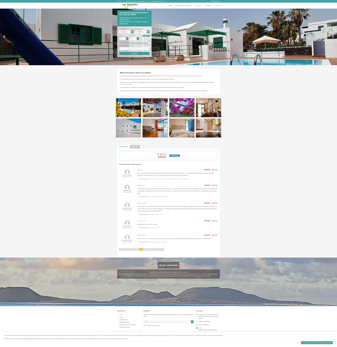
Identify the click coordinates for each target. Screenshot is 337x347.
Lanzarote (208, 5)
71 (160, 249)
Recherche (134, 53)
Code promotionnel (124, 46)
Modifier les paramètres (324, 342)
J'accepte (304, 342)
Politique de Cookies (124, 322)
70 (157, 249)
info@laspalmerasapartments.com (158, 1)
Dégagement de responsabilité (127, 325)
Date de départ (139, 29)
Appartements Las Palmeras (183, 5)
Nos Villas (198, 5)
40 (144, 249)
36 (131, 249)
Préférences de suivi (124, 327)
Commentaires (123, 146)
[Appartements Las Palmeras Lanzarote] (130, 5)
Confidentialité (123, 319)
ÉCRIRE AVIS (174, 155)
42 (150, 249)
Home (170, 5)
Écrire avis (134, 146)
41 (147, 249)
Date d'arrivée (123, 29)
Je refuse (312, 342)
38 (137, 249)
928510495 (142, 1)
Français (119, 1)
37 (134, 249)
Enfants (132, 35)
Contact (217, 5)
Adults (121, 35)
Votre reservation (215, 1)
